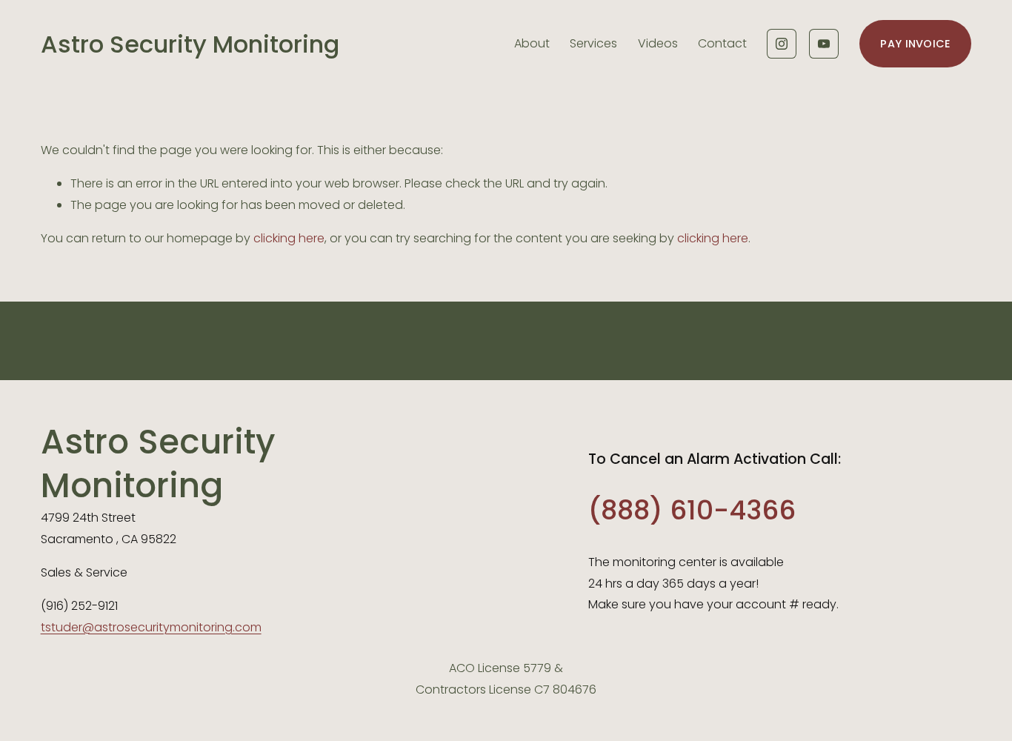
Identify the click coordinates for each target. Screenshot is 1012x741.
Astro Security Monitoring (190, 44)
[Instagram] (781, 44)
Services (593, 43)
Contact (722, 43)
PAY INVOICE (915, 43)
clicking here (288, 238)
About (532, 43)
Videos (658, 43)
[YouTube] (824, 44)
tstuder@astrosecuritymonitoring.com (151, 627)
